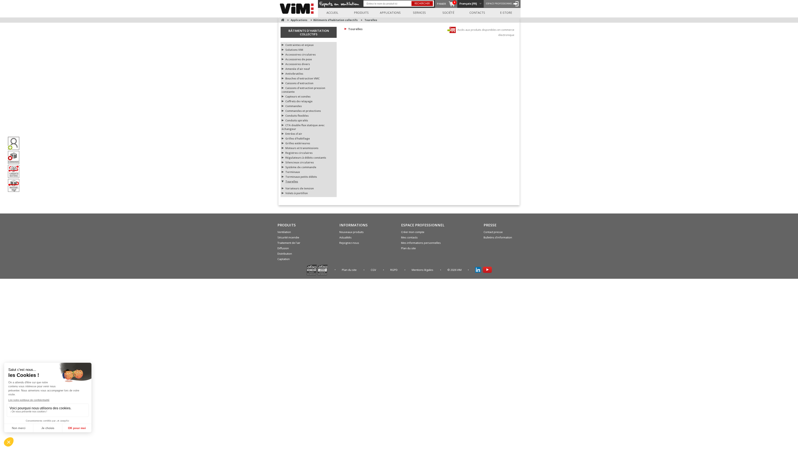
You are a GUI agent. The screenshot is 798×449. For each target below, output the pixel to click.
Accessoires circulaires (300, 54)
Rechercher (422, 3)
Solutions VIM (294, 50)
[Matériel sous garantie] (15, 171)
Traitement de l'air (288, 243)
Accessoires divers (297, 64)
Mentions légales (423, 270)
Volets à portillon (296, 193)
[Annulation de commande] (15, 157)
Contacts (477, 13)
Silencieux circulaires (299, 162)
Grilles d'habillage (297, 138)
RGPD (394, 270)
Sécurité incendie (288, 237)
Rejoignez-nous (349, 243)
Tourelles (291, 181)
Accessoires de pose (298, 59)
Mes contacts (409, 237)
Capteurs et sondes (297, 96)
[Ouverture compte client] (15, 143)
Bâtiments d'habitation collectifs (308, 32)
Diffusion (283, 248)
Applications (390, 13)
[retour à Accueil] (283, 20)
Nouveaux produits (351, 232)
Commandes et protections (303, 111)
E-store (506, 13)
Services (419, 13)
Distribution (284, 253)
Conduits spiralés (296, 120)
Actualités (345, 237)
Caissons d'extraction (299, 83)
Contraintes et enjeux (299, 45)
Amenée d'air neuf (297, 69)
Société (448, 13)
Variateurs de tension (299, 188)
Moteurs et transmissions (301, 148)
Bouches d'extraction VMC (302, 78)
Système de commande (300, 167)
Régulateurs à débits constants (305, 157)
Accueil (332, 13)
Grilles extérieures (297, 143)
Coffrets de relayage (299, 101)
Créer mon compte (412, 232)
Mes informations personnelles (421, 243)
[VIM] (297, 8)
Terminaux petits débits (301, 177)
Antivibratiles (294, 73)
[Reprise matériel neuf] (15, 185)
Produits (361, 13)
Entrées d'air (293, 134)
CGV (374, 270)
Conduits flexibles (297, 115)
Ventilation (284, 232)
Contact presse (493, 232)
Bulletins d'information (498, 237)
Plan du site (408, 248)
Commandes (293, 106)
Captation (283, 259)
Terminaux (292, 172)
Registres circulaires (299, 153)
